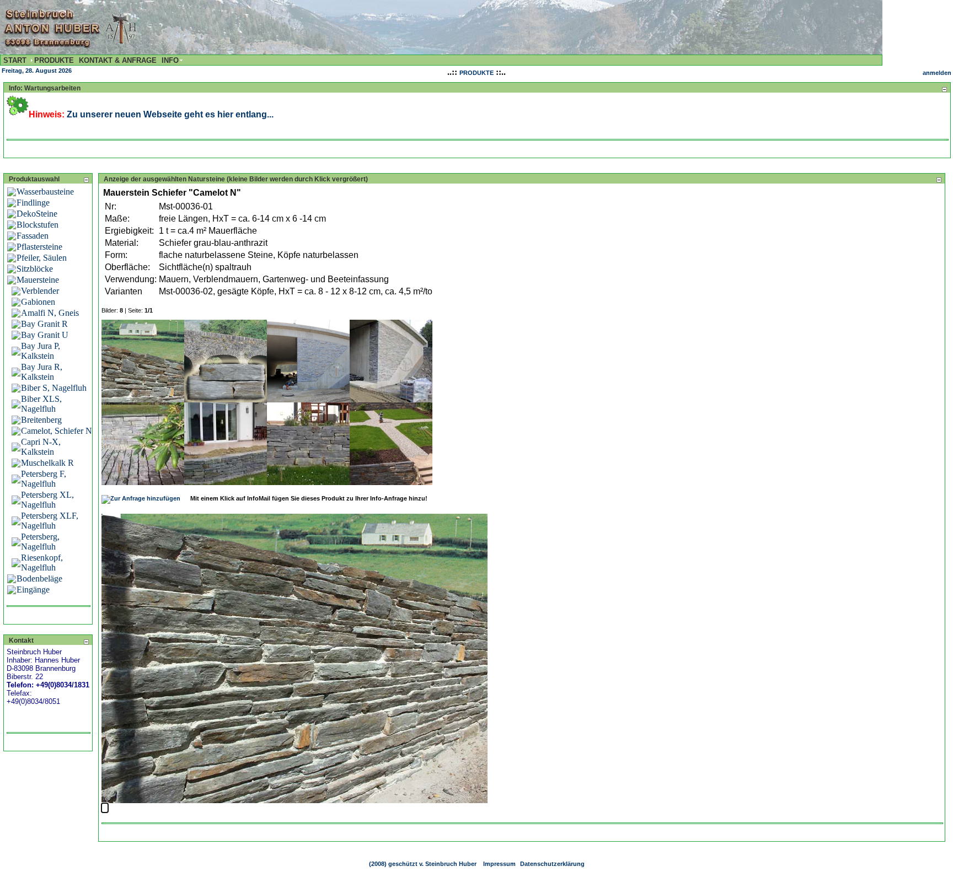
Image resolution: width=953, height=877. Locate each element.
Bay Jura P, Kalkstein (40, 351)
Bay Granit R (44, 324)
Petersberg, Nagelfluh (40, 541)
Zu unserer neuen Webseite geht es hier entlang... (170, 114)
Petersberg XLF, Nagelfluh (49, 520)
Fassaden (33, 235)
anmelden (937, 72)
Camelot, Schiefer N (56, 430)
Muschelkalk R (47, 462)
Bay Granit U (44, 335)
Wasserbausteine (45, 191)
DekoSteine (37, 213)
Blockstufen (37, 224)
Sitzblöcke (35, 268)
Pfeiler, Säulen (42, 257)
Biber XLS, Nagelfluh (41, 403)
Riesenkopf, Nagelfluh (42, 562)
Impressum (499, 863)
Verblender (40, 290)
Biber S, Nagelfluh (54, 387)
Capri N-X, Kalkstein (41, 446)
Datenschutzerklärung (552, 863)
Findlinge (33, 202)
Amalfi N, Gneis (50, 313)
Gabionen (38, 301)
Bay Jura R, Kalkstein (41, 371)
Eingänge (33, 589)
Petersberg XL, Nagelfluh (47, 499)
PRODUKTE (476, 72)
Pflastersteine (39, 246)
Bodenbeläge (39, 578)
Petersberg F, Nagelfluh (43, 478)
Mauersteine (38, 279)
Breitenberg (41, 419)
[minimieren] (944, 89)
